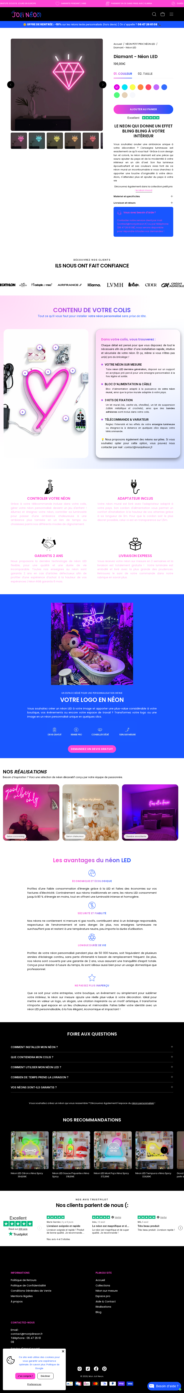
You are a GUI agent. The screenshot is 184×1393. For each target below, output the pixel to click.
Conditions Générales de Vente (31, 1291)
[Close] (63, 1351)
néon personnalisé (143, 1103)
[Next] (102, 84)
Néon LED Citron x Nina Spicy (27, 1173)
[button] (153, 14)
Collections (103, 1285)
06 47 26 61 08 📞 (149, 24)
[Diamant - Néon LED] (19, 141)
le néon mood (144, 190)
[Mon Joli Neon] (26, 14)
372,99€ (105, 1176)
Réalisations (103, 1307)
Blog (98, 1312)
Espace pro (103, 1296)
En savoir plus (37, 1364)
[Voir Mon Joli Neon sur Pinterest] (104, 1368)
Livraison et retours (124, 202)
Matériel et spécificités (127, 196)
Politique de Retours (23, 1280)
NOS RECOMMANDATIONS (92, 1120)
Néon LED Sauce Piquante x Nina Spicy (70, 1175)
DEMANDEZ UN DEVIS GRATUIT (92, 749)
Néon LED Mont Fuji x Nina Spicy (111, 1173)
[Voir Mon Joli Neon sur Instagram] (79, 1368)
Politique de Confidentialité (28, 1285)
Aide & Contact (106, 1301)
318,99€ (70, 1176)
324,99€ (146, 1176)
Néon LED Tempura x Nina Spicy (153, 1173)
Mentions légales (22, 1296)
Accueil (118, 43)
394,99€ (22, 1176)
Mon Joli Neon (96, 1376)
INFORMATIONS (20, 1273)
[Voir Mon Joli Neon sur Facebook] (96, 1368)
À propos (17, 1301)
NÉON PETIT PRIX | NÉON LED (140, 43)
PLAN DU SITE (104, 1273)
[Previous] (10, 84)
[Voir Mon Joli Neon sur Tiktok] (88, 1368)
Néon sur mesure (107, 1291)
